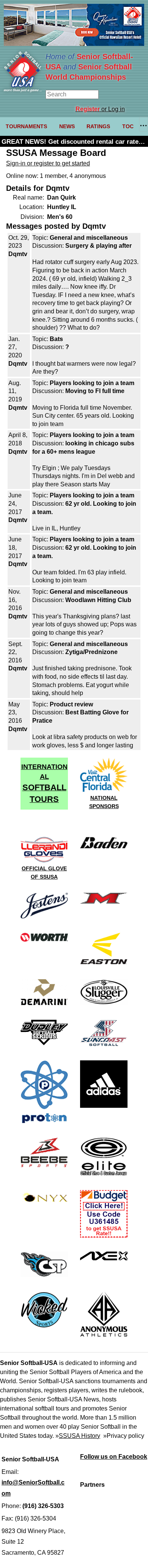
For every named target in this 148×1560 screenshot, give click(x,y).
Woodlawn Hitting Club (98, 600)
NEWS (67, 126)
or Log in (100, 109)
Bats (56, 339)
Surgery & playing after (98, 245)
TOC (128, 126)
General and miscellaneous (89, 237)
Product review (71, 704)
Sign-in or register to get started (48, 163)
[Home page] (23, 90)
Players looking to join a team (92, 383)
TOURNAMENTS (26, 126)
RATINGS (98, 126)
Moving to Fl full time (94, 391)
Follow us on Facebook (113, 1456)
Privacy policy (125, 1436)
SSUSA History (79, 1436)
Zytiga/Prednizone (91, 652)
